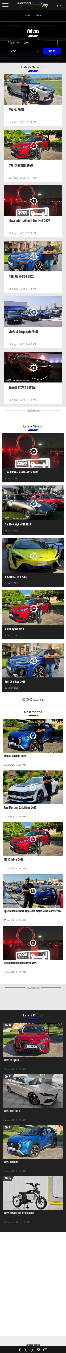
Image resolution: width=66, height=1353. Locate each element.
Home (27, 15)
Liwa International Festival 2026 (29, 220)
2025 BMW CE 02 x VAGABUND (19, 1213)
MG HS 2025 (16, 109)
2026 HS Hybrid (11, 1060)
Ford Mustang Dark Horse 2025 (20, 808)
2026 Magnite (11, 1162)
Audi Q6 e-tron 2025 (21, 276)
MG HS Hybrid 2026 (21, 165)
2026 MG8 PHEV (12, 1111)
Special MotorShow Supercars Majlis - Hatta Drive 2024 (33, 911)
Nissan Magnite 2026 (15, 756)
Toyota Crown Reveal (22, 387)
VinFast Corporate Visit (23, 331)
